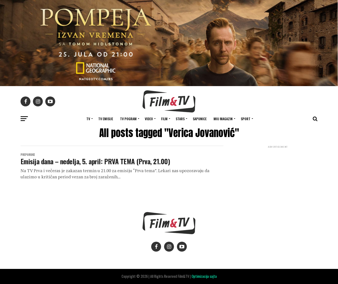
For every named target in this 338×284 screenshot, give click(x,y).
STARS (180, 118)
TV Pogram (128, 118)
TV (88, 118)
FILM (164, 118)
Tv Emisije (105, 118)
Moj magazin (223, 118)
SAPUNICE (200, 118)
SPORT (245, 118)
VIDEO (149, 118)
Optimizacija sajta (204, 276)
